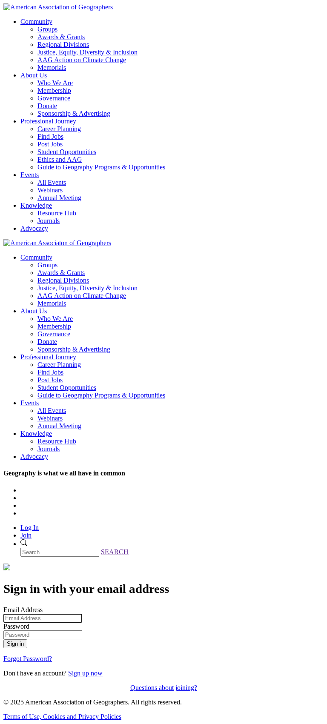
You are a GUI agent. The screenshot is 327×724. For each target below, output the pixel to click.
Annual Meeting (59, 197)
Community (36, 21)
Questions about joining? (163, 687)
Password (16, 626)
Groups (47, 29)
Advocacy (34, 228)
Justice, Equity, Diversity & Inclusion (87, 52)
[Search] (23, 543)
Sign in (15, 644)
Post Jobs (50, 144)
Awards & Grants (61, 36)
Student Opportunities (66, 151)
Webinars (50, 190)
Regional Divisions (63, 44)
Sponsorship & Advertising (73, 113)
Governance (53, 98)
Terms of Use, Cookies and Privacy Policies (62, 716)
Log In (29, 527)
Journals (48, 220)
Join (26, 535)
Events (29, 174)
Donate (47, 105)
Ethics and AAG (59, 159)
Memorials (51, 67)
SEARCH (115, 551)
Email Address (23, 609)
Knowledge (36, 205)
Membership (54, 90)
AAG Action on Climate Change (81, 59)
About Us (33, 75)
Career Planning (59, 128)
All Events (51, 182)
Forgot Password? (27, 658)
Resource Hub (56, 213)
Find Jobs (50, 136)
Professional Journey (48, 121)
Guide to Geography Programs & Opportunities (101, 167)
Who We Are (55, 82)
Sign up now (85, 673)
